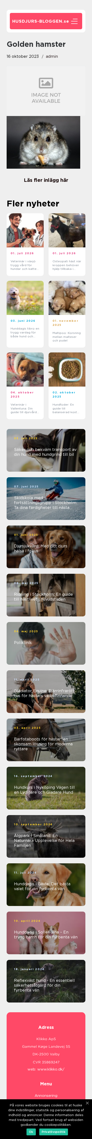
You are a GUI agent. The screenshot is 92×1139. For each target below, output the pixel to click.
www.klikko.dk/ (51, 1069)
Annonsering (46, 1095)
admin (52, 56)
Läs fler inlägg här (46, 180)
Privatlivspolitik (54, 1132)
